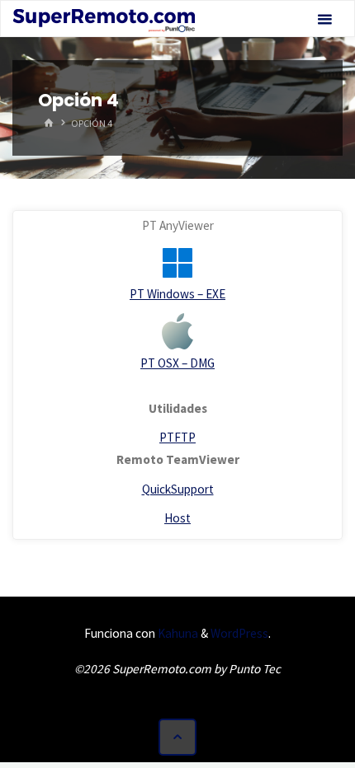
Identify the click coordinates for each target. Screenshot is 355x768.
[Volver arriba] (177, 737)
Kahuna (176, 633)
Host (177, 518)
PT (149, 363)
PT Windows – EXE (177, 294)
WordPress (239, 633)
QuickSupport (178, 489)
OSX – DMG (186, 363)
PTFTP (177, 437)
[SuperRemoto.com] (104, 19)
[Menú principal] (324, 19)
